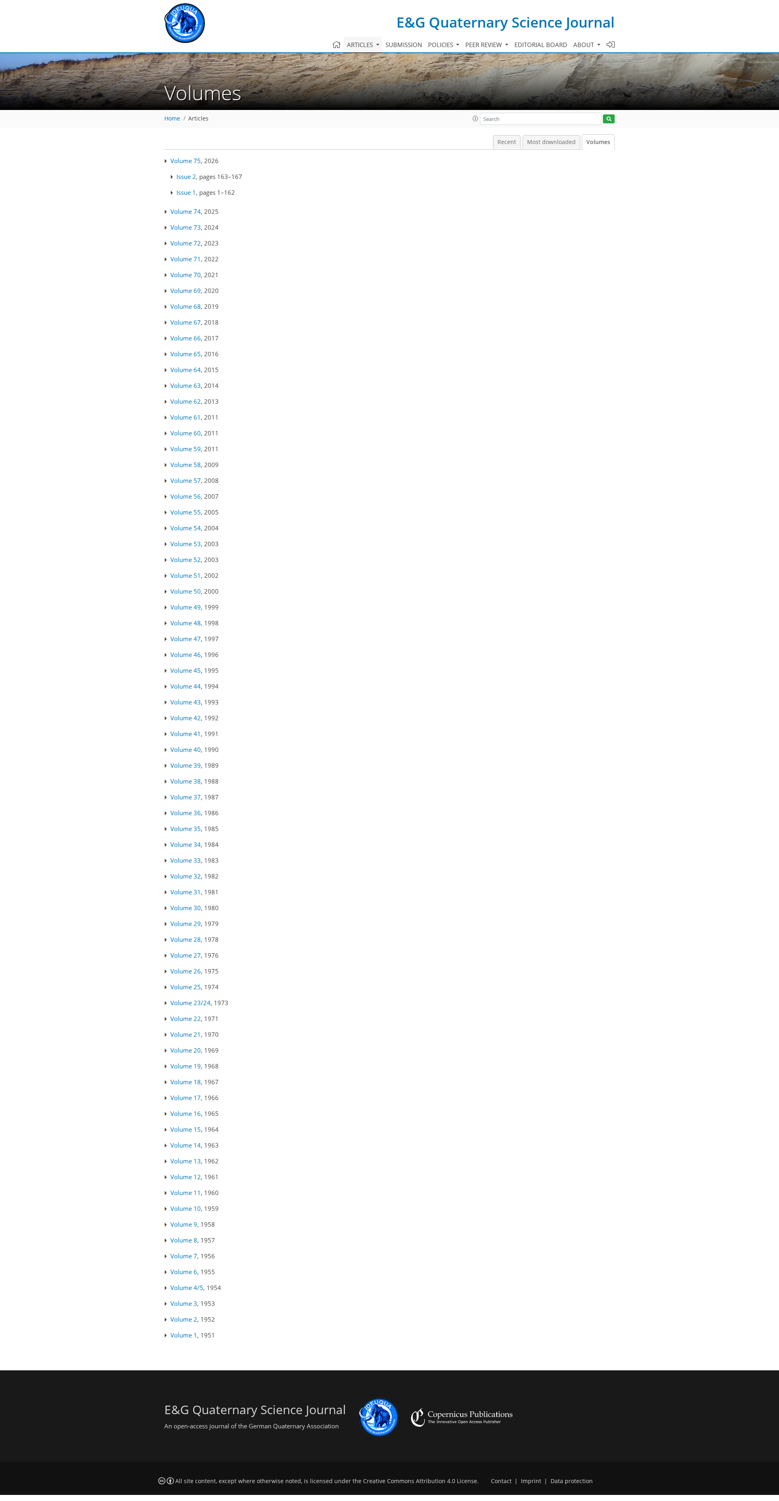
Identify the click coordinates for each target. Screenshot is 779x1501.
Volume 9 (183, 1224)
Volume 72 (185, 243)
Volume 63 (185, 385)
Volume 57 (185, 480)
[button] (475, 118)
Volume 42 (185, 718)
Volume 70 (185, 275)
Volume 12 (185, 1177)
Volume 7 (183, 1256)
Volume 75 (185, 161)
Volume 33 (185, 860)
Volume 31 (185, 892)
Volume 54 (185, 528)
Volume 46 (185, 654)
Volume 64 (185, 370)
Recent (506, 142)
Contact (501, 1481)
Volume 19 (185, 1066)
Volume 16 (185, 1113)
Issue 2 (186, 176)
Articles (198, 118)
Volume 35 (185, 829)
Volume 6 (183, 1272)
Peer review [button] (484, 45)
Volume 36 (185, 813)
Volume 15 (185, 1129)
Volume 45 (185, 670)
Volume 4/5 (186, 1287)
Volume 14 (185, 1145)
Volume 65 (185, 354)
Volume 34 (185, 844)
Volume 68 (185, 306)
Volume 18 (185, 1082)
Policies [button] (441, 45)
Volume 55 (185, 512)
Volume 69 (185, 290)
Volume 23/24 (190, 1003)
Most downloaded (551, 142)
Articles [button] (360, 45)
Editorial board (540, 45)
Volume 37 (185, 797)
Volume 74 (185, 211)
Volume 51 (185, 575)
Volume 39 (185, 765)
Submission (403, 45)
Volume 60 (185, 433)
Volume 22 (185, 1018)
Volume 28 (185, 939)
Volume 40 (185, 749)
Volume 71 (185, 259)
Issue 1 (186, 192)
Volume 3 (183, 1303)
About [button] (584, 45)
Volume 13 (185, 1161)
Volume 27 (185, 955)
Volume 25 (185, 987)
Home (172, 118)
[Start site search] (609, 119)
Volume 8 (183, 1240)
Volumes (598, 142)
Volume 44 (185, 686)
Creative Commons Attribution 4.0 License (420, 1481)
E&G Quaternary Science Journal (505, 22)
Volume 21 (185, 1034)
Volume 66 (185, 338)
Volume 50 (185, 591)
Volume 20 (185, 1050)
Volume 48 (185, 623)
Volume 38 (185, 781)
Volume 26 (185, 971)
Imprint (531, 1481)
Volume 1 (183, 1335)
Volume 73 (185, 227)
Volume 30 (185, 908)
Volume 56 (185, 496)
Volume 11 (185, 1193)
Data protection (572, 1481)
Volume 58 (185, 465)
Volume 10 (185, 1208)
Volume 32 (185, 876)
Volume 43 (185, 702)
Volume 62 (185, 401)
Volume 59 (185, 449)
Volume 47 (185, 639)
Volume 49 (185, 607)
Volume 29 (185, 924)
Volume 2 (183, 1319)
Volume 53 (185, 544)
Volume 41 (185, 734)
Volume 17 (185, 1098)
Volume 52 (185, 560)
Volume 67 (185, 322)
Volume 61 (185, 417)
